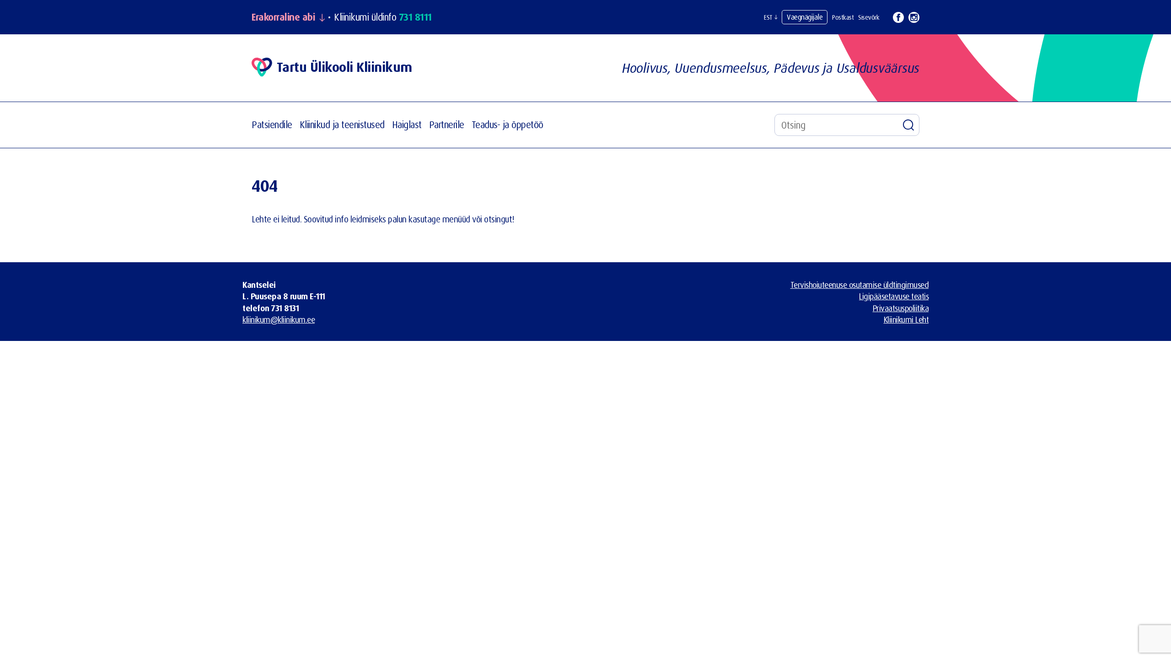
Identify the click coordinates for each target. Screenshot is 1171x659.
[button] (770, 17)
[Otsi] (908, 125)
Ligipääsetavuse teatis (894, 296)
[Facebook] (898, 17)
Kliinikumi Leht (906, 319)
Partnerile (446, 124)
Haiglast (407, 124)
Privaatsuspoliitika (901, 308)
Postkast (843, 17)
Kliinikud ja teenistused (342, 124)
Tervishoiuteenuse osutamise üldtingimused (859, 285)
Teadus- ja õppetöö (507, 124)
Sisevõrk (868, 17)
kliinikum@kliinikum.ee (278, 319)
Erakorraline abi (283, 17)
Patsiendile (272, 124)
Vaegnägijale (804, 17)
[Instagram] (913, 17)
